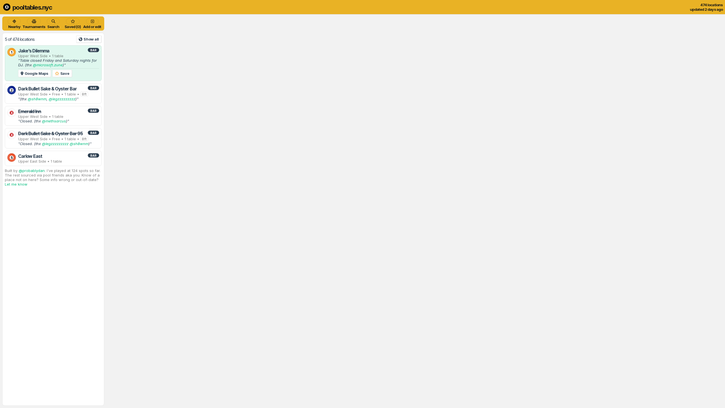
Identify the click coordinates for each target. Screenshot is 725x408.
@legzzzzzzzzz (62, 99)
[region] (362, 211)
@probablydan (32, 170)
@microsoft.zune (48, 65)
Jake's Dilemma (33, 51)
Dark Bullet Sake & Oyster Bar (47, 89)
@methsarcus (54, 121)
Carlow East (30, 156)
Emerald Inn (29, 111)
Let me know (16, 184)
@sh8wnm (37, 99)
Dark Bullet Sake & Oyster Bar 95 (50, 133)
